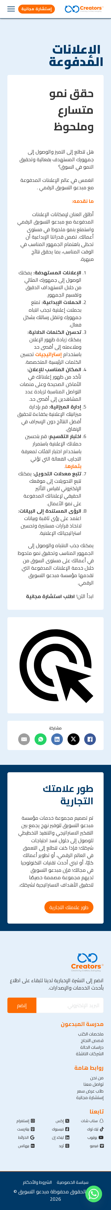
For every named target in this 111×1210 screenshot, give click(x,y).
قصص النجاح (92, 1040)
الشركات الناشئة (90, 1053)
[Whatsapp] (93, 1194)
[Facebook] (90, 739)
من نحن (97, 1077)
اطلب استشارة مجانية (50, 596)
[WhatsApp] (40, 739)
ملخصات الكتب (91, 1034)
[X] (73, 739)
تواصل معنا (94, 1084)
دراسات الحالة (92, 1047)
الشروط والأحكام (37, 1182)
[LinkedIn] (57, 739)
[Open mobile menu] (11, 8)
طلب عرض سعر (90, 1091)
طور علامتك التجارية (68, 907)
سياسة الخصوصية (72, 1182)
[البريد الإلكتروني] (24, 739)
